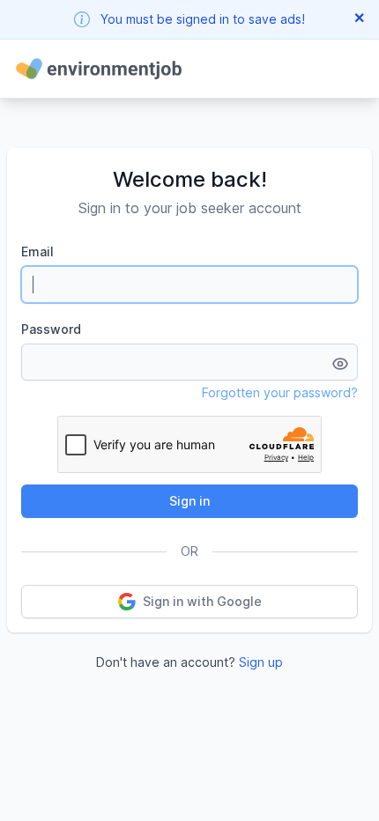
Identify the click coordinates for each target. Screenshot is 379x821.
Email (37, 251)
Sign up (261, 662)
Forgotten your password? (280, 392)
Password (51, 329)
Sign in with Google (202, 601)
